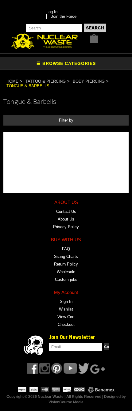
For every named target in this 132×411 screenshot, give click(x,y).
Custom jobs (66, 279)
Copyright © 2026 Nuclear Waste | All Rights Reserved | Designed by (66, 396)
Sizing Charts (66, 256)
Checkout (66, 324)
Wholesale (66, 272)
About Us (66, 219)
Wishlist (66, 309)
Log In (51, 11)
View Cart (66, 317)
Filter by (66, 120)
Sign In (66, 301)
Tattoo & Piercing (45, 81)
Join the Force (63, 16)
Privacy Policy (66, 226)
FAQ (66, 249)
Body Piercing (89, 81)
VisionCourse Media (66, 402)
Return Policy (66, 264)
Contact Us (66, 211)
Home (12, 81)
